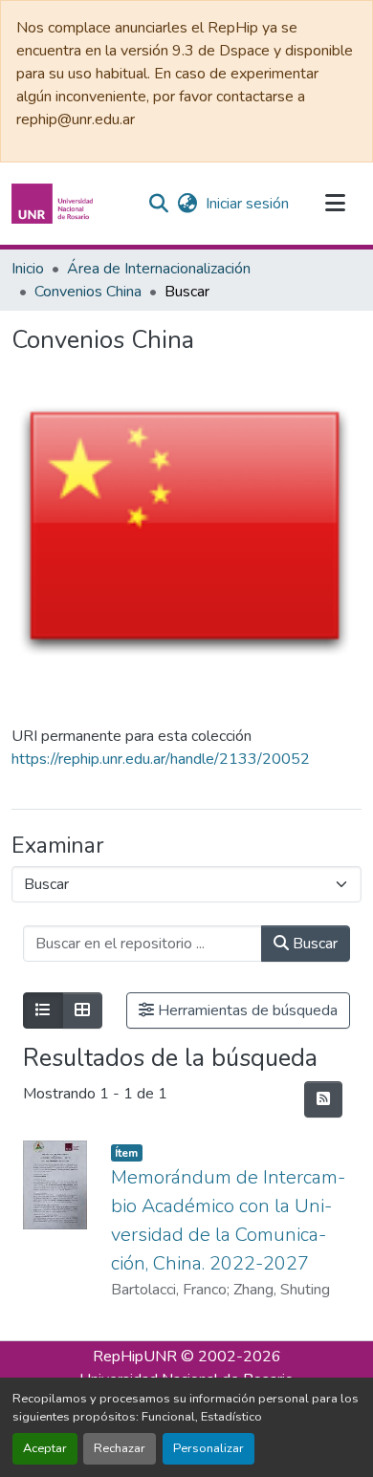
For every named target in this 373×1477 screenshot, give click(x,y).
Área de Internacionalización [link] (159, 268)
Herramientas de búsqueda (246, 1010)
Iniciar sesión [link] (247, 203)
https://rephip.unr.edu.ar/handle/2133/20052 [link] (160, 759)
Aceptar (45, 1448)
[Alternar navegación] (335, 203)
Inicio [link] (27, 268)
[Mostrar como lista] (43, 1010)
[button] (54, 203)
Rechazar (119, 1448)
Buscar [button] (313, 943)
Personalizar (208, 1448)
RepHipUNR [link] (135, 1356)
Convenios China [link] (88, 291)
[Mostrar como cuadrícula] (82, 1010)
